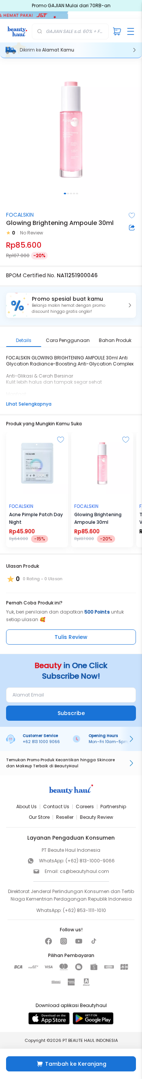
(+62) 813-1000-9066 (90, 860)
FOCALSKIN (20, 215)
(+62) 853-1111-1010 (84, 910)
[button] (71, 305)
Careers (85, 806)
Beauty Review (96, 817)
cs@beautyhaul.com (84, 871)
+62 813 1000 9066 (41, 742)
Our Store (39, 817)
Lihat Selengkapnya (28, 404)
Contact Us (56, 806)
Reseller (64, 817)
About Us (26, 806)
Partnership (113, 806)
